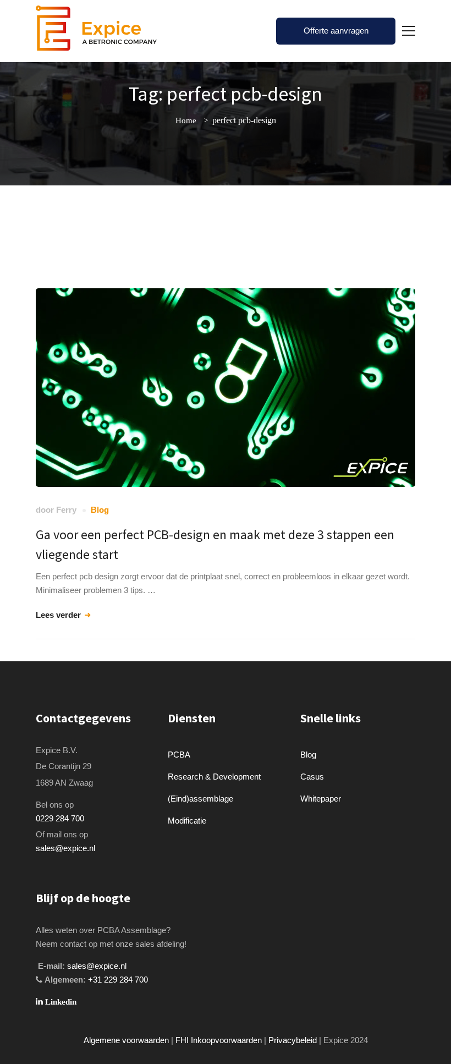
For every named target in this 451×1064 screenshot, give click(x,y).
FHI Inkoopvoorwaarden (218, 1040)
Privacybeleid (292, 1040)
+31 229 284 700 (118, 979)
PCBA (179, 754)
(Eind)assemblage (200, 798)
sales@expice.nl (65, 848)
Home (185, 120)
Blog (100, 509)
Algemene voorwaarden (126, 1040)
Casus (312, 776)
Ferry (66, 509)
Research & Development (214, 776)
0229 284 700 (60, 818)
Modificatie (187, 820)
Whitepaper (320, 798)
